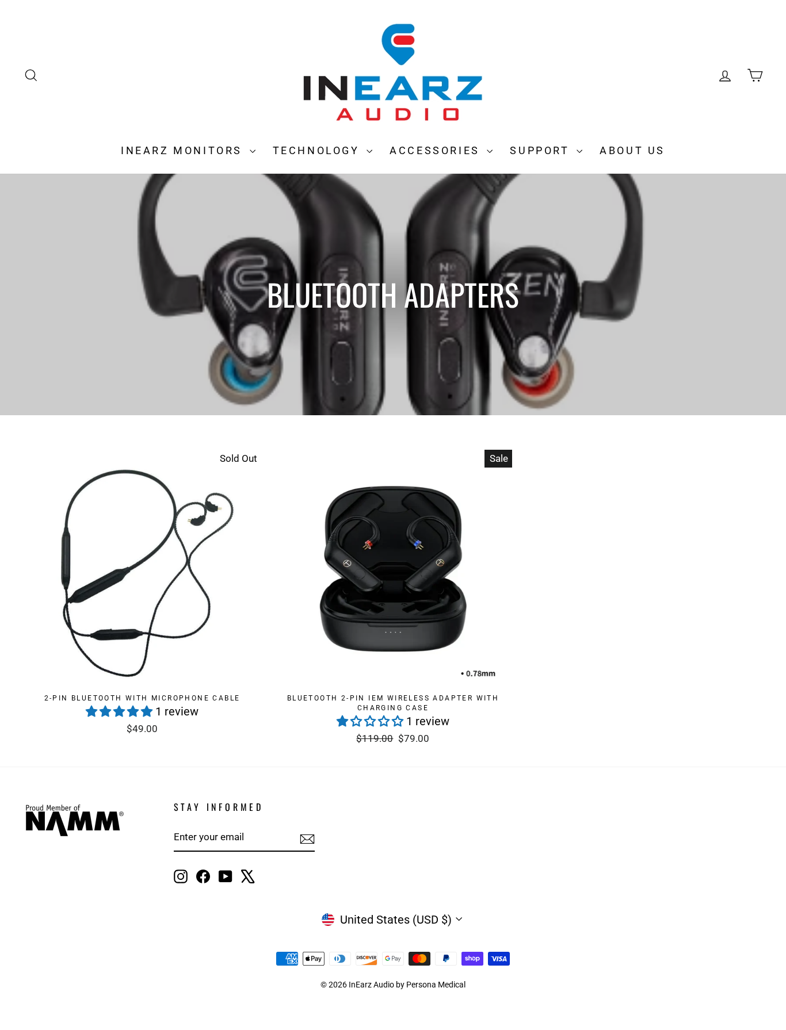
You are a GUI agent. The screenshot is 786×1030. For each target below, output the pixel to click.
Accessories (437, 150)
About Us (632, 150)
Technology (318, 150)
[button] (120, 711)
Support (542, 150)
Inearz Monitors (184, 150)
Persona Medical (436, 984)
